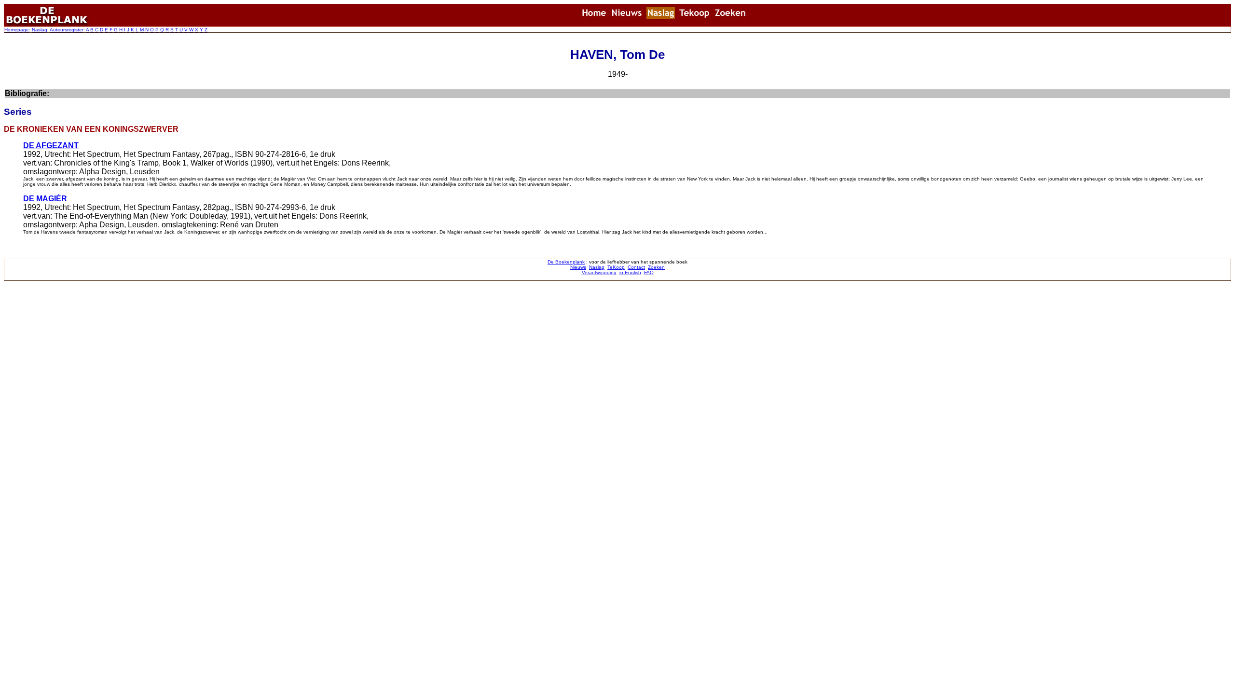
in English (630, 272)
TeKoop (616, 267)
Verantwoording (599, 272)
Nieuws (578, 267)
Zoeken (656, 267)
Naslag (39, 29)
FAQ (649, 272)
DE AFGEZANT (51, 145)
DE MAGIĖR (45, 199)
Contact (636, 267)
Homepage (16, 29)
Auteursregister (66, 29)
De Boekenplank (566, 261)
